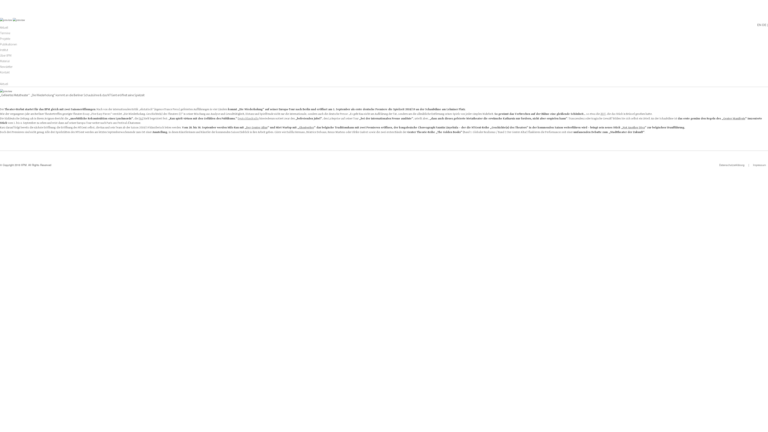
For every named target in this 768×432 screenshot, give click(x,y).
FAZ (141, 118)
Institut (4, 50)
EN (759, 24)
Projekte (5, 39)
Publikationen (8, 44)
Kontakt (5, 72)
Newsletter (6, 67)
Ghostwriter (306, 127)
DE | (765, 24)
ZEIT (603, 114)
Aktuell (4, 27)
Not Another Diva (634, 127)
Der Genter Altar (257, 127)
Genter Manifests (734, 118)
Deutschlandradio (248, 118)
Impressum (759, 165)
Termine (5, 33)
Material (5, 61)
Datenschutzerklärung (731, 165)
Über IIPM (5, 55)
